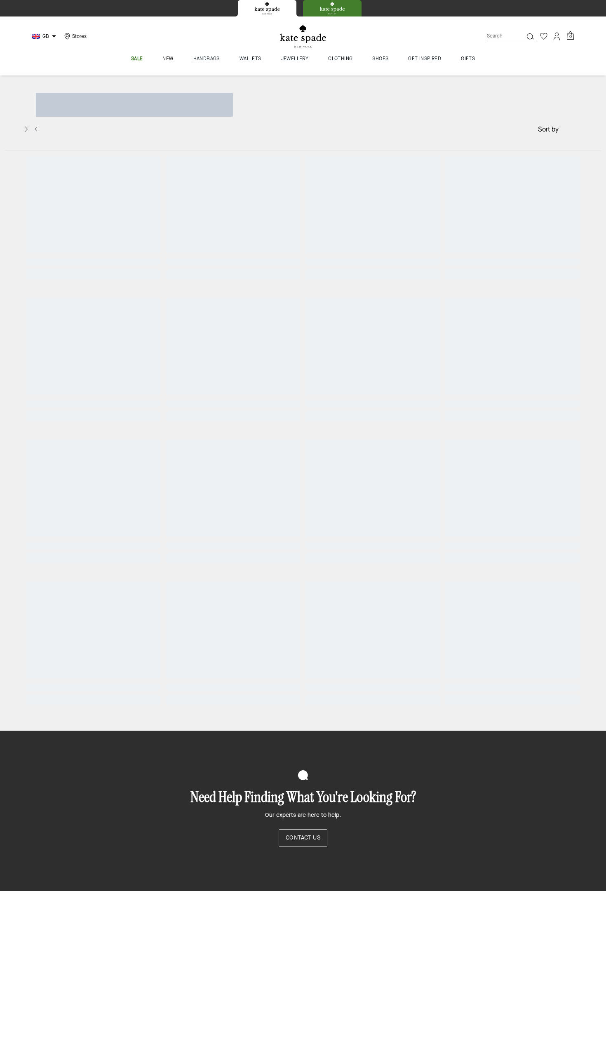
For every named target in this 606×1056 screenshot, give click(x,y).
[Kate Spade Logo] (303, 36)
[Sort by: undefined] (567, 128)
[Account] (557, 36)
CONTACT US (303, 838)
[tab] (267, 8)
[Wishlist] (544, 36)
